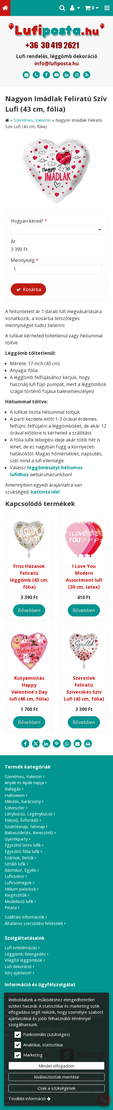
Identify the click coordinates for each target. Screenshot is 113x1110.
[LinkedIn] (66, 75)
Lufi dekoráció (18, 966)
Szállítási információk (24, 917)
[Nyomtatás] (87, 743)
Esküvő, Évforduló (22, 820)
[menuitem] (5, 8)
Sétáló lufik (15, 864)
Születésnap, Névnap (25, 826)
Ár (13, 241)
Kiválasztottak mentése (56, 1077)
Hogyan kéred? (29, 221)
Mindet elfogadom (56, 1066)
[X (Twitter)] (35, 743)
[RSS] (87, 75)
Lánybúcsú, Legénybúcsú (28, 814)
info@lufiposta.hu (56, 63)
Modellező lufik (19, 901)
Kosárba (31, 289)
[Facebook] (46, 75)
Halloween (15, 795)
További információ (27, 1098)
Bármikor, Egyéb (20, 870)
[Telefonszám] (36, 75)
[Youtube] (56, 75)
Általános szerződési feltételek (34, 923)
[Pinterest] (56, 743)
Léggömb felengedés (25, 954)
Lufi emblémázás (21, 947)
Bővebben (29, 610)
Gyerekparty (16, 839)
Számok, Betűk (19, 857)
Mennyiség (25, 260)
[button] (107, 8)
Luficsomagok (18, 882)
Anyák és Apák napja (24, 782)
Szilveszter (15, 807)
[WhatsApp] (67, 743)
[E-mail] (26, 75)
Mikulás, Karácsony (23, 801)
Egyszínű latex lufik (23, 845)
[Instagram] (76, 75)
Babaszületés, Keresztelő (29, 832)
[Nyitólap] (5, 8)
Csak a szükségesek (56, 1088)
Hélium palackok (20, 889)
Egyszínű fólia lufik (22, 851)
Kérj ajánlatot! (18, 973)
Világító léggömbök (23, 960)
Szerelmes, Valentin (23, 776)
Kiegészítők (16, 895)
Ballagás (13, 789)
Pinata (11, 907)
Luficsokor (14, 876)
